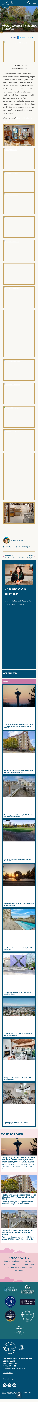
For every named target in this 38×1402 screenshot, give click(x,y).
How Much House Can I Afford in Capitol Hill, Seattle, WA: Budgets (18, 1034)
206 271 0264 (8, 1373)
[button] (34, 2)
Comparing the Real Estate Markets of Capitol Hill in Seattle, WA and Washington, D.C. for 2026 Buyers (18, 726)
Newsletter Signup (9, 1379)
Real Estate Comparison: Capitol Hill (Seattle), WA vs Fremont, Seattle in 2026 (18, 771)
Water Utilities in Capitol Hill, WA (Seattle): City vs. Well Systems (19, 904)
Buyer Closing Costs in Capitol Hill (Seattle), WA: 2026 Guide (18, 993)
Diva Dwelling (23, 547)
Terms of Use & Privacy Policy (10, 1394)
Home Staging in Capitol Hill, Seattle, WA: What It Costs (17, 1123)
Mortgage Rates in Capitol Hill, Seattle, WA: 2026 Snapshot (17, 1078)
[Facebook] (5, 1385)
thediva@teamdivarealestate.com (14, 1368)
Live (29, 547)
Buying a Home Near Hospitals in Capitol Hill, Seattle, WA (18, 860)
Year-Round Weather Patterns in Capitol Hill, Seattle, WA (18, 949)
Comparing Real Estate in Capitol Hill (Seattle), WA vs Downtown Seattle (19, 816)
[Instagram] (9, 1385)
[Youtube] (14, 1385)
